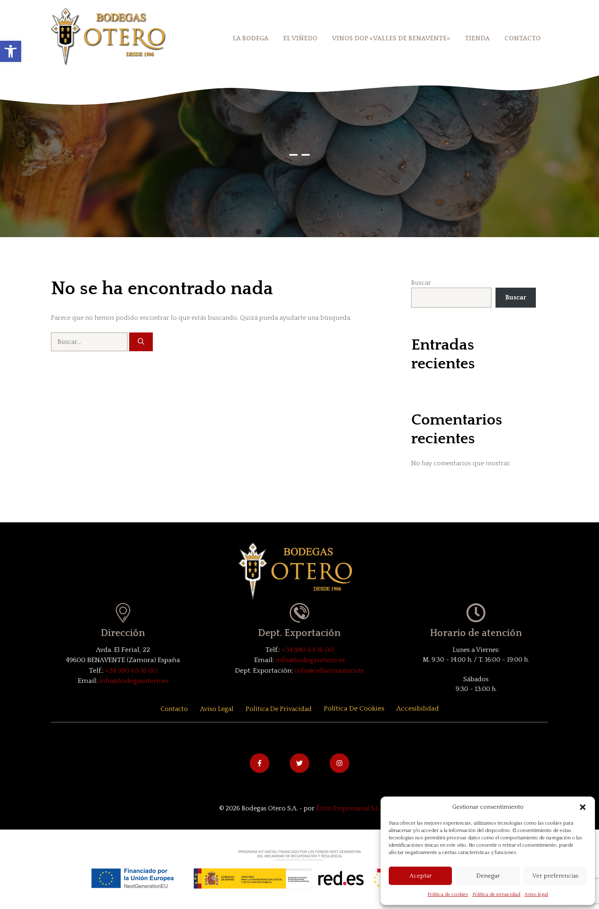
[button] (10, 51)
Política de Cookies (354, 708)
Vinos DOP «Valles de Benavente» (391, 38)
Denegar (488, 875)
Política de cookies (447, 894)
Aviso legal (536, 894)
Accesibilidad (417, 708)
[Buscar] (141, 341)
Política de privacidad (496, 894)
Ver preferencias (555, 875)
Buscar (421, 282)
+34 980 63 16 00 (131, 670)
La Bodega (251, 38)
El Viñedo (300, 38)
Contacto (522, 38)
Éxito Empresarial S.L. (348, 808)
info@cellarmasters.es (329, 670)
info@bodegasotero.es (133, 681)
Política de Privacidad (279, 709)
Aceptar (421, 875)
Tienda (477, 38)
